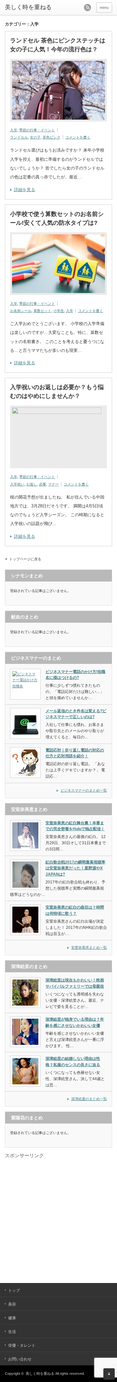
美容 (12, 1304)
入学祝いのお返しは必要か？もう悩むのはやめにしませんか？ (57, 391)
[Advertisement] (58, 1217)
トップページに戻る (25, 559)
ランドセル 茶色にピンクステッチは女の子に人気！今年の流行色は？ (57, 45)
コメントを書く (77, 137)
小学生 (58, 311)
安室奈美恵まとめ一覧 (89, 947)
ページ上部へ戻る (109, 1374)
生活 (12, 1331)
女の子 (35, 137)
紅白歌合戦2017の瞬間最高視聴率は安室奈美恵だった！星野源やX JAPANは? (75, 868)
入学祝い (17, 484)
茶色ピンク (51, 137)
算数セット (42, 311)
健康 (12, 1318)
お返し (31, 484)
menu (104, 7)
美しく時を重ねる (28, 7)
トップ (14, 1290)
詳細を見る (24, 189)
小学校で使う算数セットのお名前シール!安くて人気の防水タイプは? (57, 218)
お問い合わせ (20, 1359)
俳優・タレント (21, 1345)
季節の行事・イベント (37, 130)
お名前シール (21, 311)
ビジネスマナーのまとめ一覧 (83, 790)
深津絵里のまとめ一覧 (89, 1099)
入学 (13, 130)
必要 (42, 484)
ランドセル (19, 137)
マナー (53, 484)
